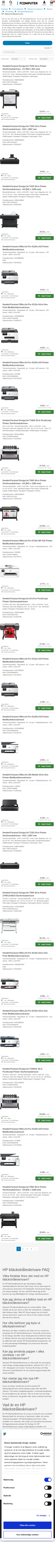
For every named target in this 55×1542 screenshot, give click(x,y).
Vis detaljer (41, 1515)
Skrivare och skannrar (35, 9)
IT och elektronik (17, 9)
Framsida (4, 9)
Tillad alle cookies (27, 1525)
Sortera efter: (5, 59)
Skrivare (49, 9)
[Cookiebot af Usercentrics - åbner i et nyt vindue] (40, 1434)
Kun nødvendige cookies (27, 1535)
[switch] (48, 1488)
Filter (27, 43)
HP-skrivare (9, 12)
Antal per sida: (33, 59)
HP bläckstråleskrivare (25, 12)
